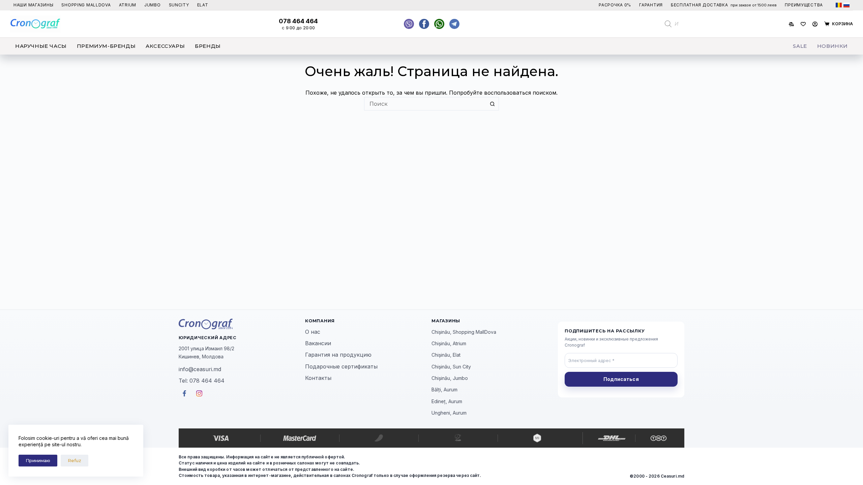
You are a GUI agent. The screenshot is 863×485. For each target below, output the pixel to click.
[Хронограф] (242, 324)
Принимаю (38, 460)
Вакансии (318, 343)
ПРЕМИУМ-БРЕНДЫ (106, 46)
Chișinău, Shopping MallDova (464, 332)
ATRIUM (127, 4)
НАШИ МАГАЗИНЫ (33, 4)
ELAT (202, 4)
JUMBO (152, 4)
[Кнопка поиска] (492, 103)
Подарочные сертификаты (341, 366)
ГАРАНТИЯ (651, 4)
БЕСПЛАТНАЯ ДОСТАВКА (724, 4)
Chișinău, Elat (446, 355)
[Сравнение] (791, 24)
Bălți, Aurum (444, 389)
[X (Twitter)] (409, 24)
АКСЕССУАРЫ (165, 46)
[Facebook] (439, 24)
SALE (800, 46)
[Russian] (846, 5)
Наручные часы (41, 46)
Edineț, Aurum (447, 401)
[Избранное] (803, 24)
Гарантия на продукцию (338, 354)
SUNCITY (179, 4)
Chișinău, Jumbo (450, 378)
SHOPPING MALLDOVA (86, 4)
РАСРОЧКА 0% (615, 4)
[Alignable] (424, 24)
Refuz (74, 460)
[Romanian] (839, 5)
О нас (312, 331)
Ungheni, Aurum (449, 413)
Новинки (832, 46)
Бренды (208, 46)
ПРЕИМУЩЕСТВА (804, 4)
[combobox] (425, 103)
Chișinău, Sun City (451, 366)
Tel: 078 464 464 (202, 380)
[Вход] (814, 24)
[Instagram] (454, 24)
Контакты (318, 378)
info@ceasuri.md (200, 369)
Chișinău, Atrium (449, 343)
